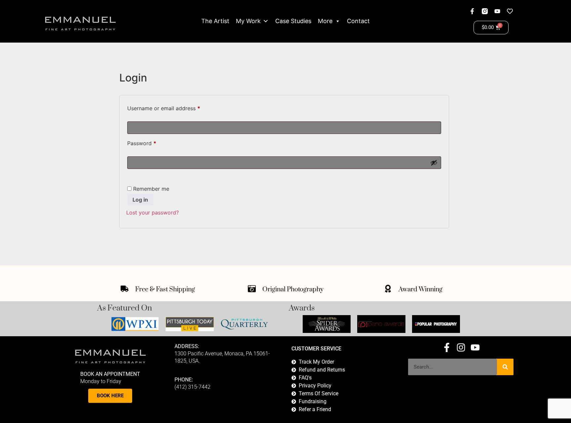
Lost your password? (152, 212)
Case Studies (293, 20)
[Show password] (434, 162)
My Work (248, 20)
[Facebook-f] (472, 11)
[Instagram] (461, 347)
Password (152, 142)
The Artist (215, 20)
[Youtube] (497, 11)
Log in (140, 199)
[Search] (505, 367)
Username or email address (174, 107)
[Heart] (510, 11)
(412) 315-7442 (192, 387)
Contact (358, 20)
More (325, 20)
